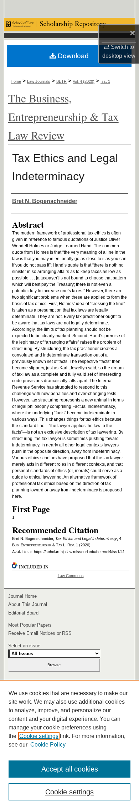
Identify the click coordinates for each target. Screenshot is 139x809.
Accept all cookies (69, 769)
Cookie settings (38, 736)
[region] (69, 744)
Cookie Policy (48, 745)
